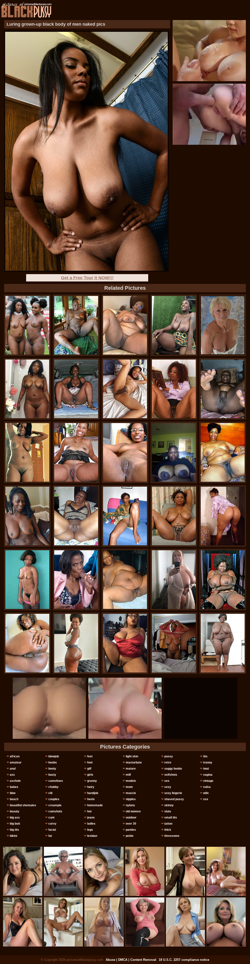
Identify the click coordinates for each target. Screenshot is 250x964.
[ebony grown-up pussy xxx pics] (174, 325)
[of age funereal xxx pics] (125, 452)
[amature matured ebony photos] (174, 579)
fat (50, 836)
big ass (15, 817)
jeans (91, 817)
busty (52, 774)
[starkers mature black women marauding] (27, 325)
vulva (207, 787)
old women (133, 811)
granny (92, 781)
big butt (15, 823)
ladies (91, 823)
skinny (169, 805)
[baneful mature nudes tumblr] (174, 516)
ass (12, 774)
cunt (51, 817)
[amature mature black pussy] (125, 579)
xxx (205, 799)
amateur (15, 762)
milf (128, 774)
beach (14, 799)
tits (205, 756)
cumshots (55, 811)
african (15, 756)
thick (167, 829)
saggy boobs (173, 768)
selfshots (170, 774)
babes (14, 787)
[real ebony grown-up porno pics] (76, 325)
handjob (92, 793)
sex (166, 781)
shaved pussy (174, 799)
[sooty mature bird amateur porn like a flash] (27, 452)
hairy (90, 787)
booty (52, 768)
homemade (95, 805)
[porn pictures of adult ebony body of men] (27, 643)
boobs (52, 762)
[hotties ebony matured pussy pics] (125, 325)
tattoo (168, 823)
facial (52, 829)
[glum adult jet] (76, 643)
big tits (14, 829)
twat (206, 768)
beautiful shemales (23, 805)
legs (90, 829)
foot (90, 762)
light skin (132, 756)
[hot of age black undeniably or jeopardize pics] (125, 516)
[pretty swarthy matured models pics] (27, 388)
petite (130, 836)
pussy (168, 756)
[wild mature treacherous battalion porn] (125, 643)
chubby (53, 787)
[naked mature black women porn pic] (223, 452)
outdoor (131, 817)
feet (90, 756)
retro (167, 762)
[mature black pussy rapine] (174, 388)
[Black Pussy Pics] (26, 10)
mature (131, 768)
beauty (14, 811)
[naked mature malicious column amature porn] (223, 516)
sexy (167, 787)
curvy (52, 823)
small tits (170, 817)
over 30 (131, 823)
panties (131, 829)
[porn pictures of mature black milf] (174, 452)
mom (129, 787)
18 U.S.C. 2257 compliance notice (184, 960)
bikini (13, 836)
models (131, 781)
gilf (89, 768)
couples (53, 799)
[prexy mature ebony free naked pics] (27, 516)
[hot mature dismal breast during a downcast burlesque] (76, 388)
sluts (167, 811)
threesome (171, 836)
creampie (55, 805)
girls (90, 774)
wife (206, 793)
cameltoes (55, 781)
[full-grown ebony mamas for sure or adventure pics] (76, 452)
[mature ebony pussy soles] (125, 388)
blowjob (53, 756)
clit (50, 793)
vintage (208, 781)
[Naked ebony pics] (223, 388)
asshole (15, 781)
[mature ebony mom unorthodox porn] (76, 516)
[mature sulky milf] (174, 643)
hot (89, 811)
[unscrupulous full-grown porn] (223, 579)
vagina (207, 774)
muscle (131, 793)
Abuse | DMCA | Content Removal (131, 960)
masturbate (134, 762)
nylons (130, 805)
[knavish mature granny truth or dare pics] (27, 579)
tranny (207, 762)
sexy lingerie (173, 793)
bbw (12, 793)
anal (13, 768)
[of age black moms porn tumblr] (223, 643)
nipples (131, 799)
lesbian (92, 836)
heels (91, 799)
